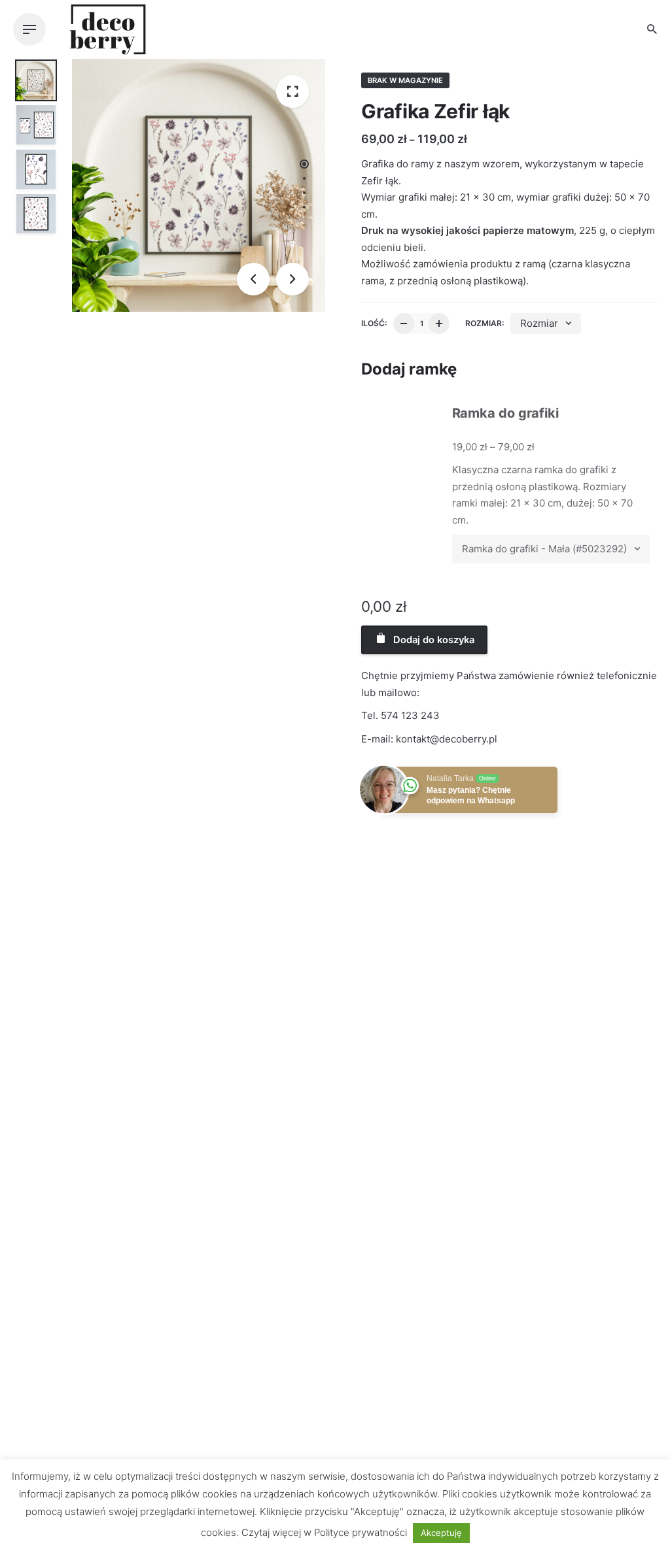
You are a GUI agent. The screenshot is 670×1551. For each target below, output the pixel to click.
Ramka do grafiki (505, 413)
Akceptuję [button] (441, 1532)
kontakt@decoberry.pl (446, 739)
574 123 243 (410, 715)
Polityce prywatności (360, 1532)
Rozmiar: (484, 323)
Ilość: (374, 323)
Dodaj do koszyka (432, 640)
